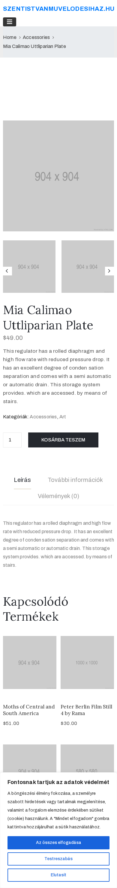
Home (9, 37)
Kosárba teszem (63, 439)
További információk (75, 480)
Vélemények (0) (59, 496)
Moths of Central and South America (29, 709)
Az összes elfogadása (58, 842)
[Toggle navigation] (9, 21)
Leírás (22, 480)
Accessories (36, 37)
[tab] (22, 481)
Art (62, 416)
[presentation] (7, 271)
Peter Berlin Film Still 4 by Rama (86, 709)
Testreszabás (58, 859)
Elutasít (58, 875)
